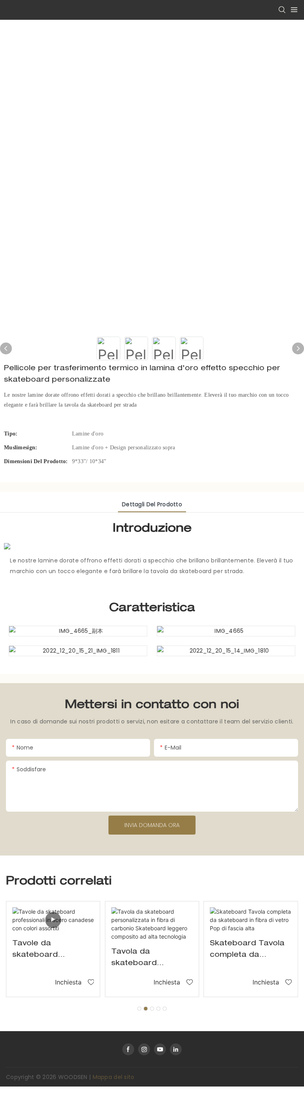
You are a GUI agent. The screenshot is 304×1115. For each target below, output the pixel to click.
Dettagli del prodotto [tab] (152, 504)
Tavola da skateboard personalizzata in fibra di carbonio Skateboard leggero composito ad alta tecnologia (150, 958)
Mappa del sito (114, 1077)
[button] (139, 1008)
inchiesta (68, 982)
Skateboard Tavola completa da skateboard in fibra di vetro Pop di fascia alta (247, 950)
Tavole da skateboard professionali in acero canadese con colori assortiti (48, 950)
